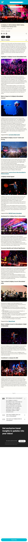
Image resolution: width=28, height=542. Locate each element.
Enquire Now (14, 539)
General (8, 36)
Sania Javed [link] (8, 31)
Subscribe (22, 441)
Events (3, 36)
